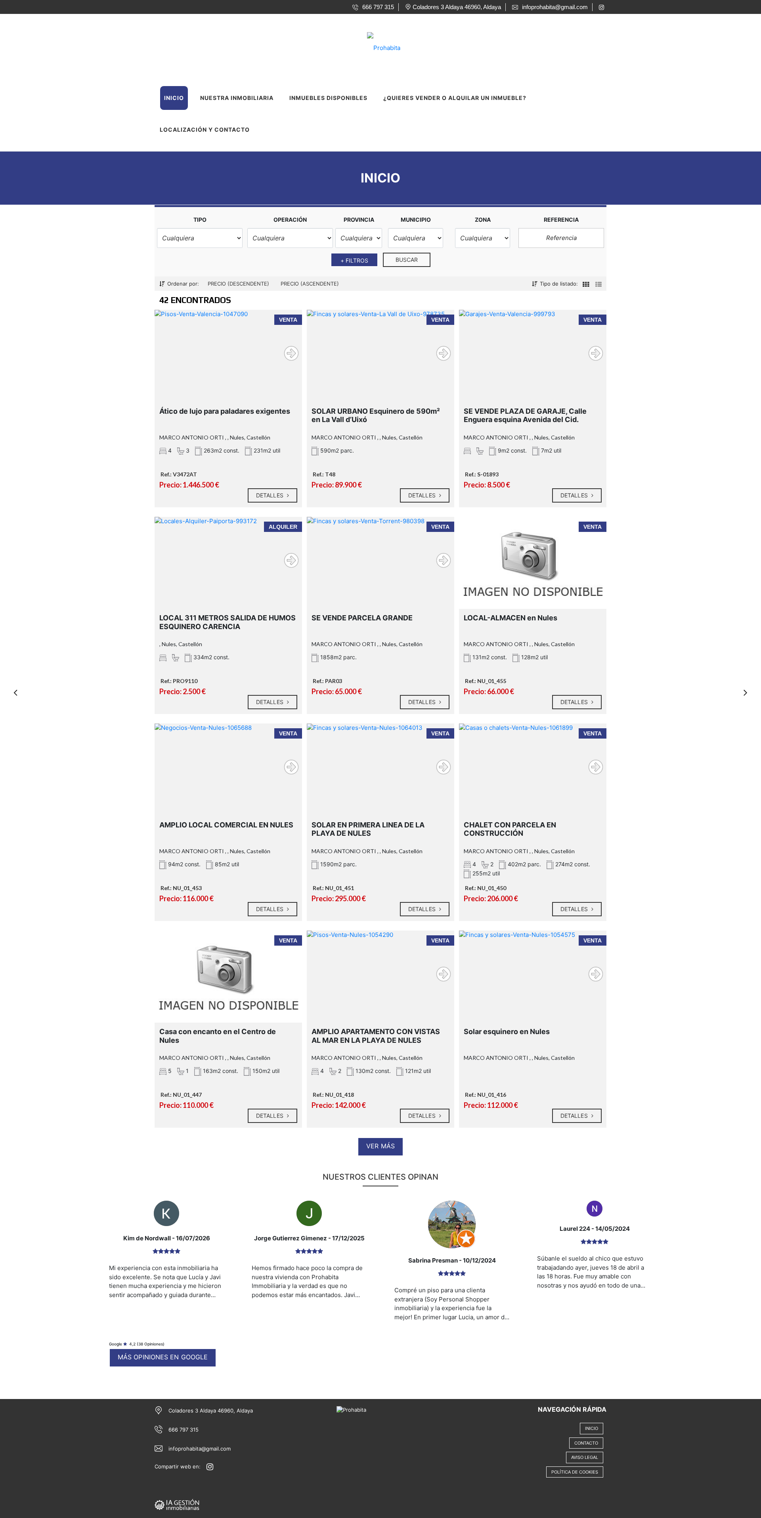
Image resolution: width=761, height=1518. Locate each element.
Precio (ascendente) (310, 283)
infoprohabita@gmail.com (199, 1448)
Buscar (407, 259)
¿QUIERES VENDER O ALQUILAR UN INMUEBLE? (454, 97)
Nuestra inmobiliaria (236, 97)
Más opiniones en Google (163, 1357)
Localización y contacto (205, 129)
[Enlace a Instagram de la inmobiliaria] (602, 7)
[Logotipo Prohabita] (372, 45)
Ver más (380, 1146)
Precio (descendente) (238, 283)
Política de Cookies (574, 1472)
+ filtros (354, 260)
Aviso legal (584, 1457)
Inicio (174, 97)
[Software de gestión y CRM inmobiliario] (177, 1504)
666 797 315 (183, 1429)
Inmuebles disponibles (328, 97)
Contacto (586, 1443)
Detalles (270, 495)
